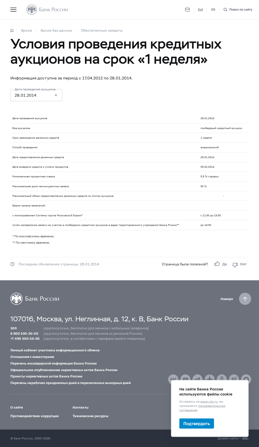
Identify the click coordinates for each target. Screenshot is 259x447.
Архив (26, 30)
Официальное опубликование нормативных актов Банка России (63, 370)
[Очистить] (56, 95)
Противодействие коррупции (34, 416)
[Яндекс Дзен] (210, 379)
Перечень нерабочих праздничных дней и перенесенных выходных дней (70, 383)
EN (213, 9)
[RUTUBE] (234, 379)
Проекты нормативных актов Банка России (46, 376)
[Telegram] (197, 379)
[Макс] (246, 379)
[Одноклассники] (222, 379)
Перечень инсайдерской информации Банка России (53, 363)
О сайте (16, 407)
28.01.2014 (25, 95)
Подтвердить (196, 423)
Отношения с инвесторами (32, 357)
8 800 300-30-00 (24, 333)
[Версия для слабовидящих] (200, 9)
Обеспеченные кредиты (102, 30)
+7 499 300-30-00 (24, 338)
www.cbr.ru (209, 401)
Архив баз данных (56, 30)
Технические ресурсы (91, 416)
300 (13, 328)
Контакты (81, 407)
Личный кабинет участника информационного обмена (55, 350)
